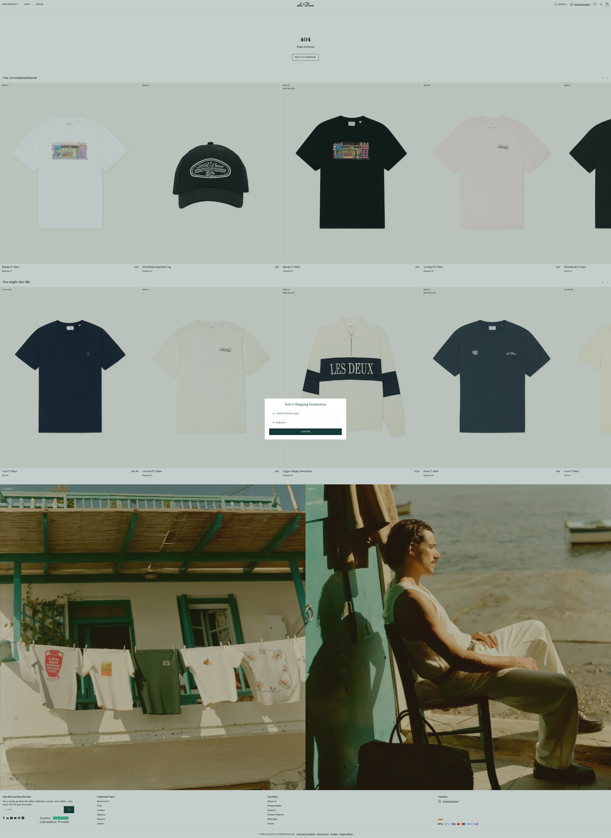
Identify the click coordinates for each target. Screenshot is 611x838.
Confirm (305, 432)
